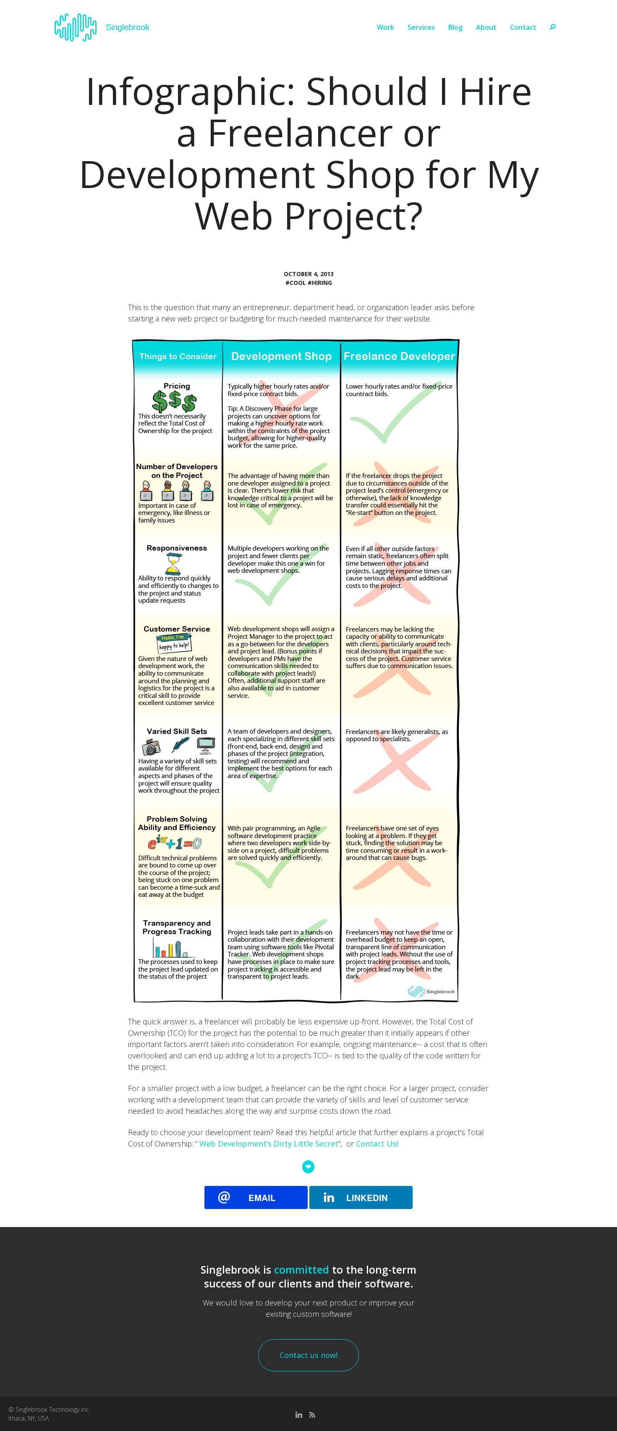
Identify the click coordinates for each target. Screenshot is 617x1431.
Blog (455, 27)
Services (421, 27)
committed (301, 1269)
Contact (523, 27)
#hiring (320, 283)
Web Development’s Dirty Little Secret (268, 1144)
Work (385, 27)
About (486, 27)
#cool (295, 283)
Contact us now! (308, 1355)
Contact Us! (377, 1144)
